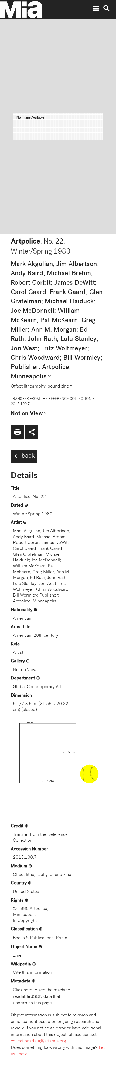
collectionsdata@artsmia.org (38, 1041)
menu (96, 8)
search (107, 8)
